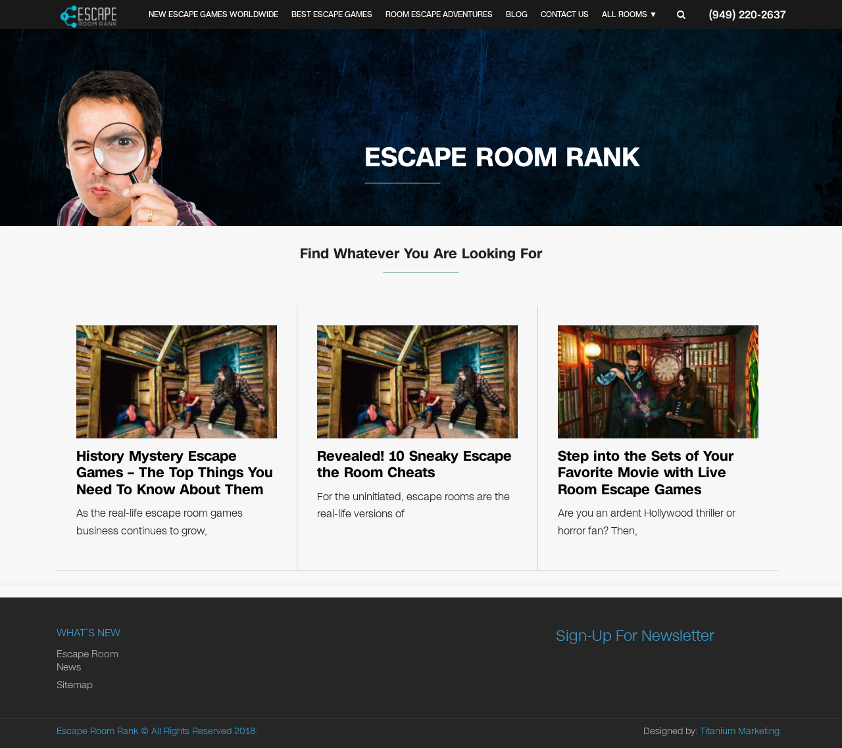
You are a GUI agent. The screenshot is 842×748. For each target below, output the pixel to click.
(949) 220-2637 (747, 14)
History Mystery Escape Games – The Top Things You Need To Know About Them (174, 473)
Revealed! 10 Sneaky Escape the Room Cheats (414, 464)
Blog (517, 14)
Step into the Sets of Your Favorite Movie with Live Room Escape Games (645, 473)
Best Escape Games (331, 14)
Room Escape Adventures (439, 14)
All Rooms (624, 14)
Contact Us (565, 14)
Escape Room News (87, 660)
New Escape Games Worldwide (213, 14)
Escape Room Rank (97, 731)
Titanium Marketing (740, 731)
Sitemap (75, 685)
